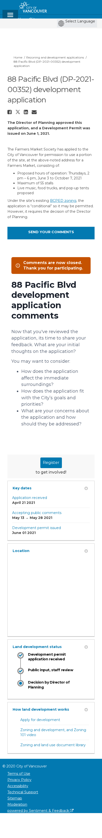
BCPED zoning (63, 200)
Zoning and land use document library (53, 745)
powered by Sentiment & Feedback (38, 810)
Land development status (37, 647)
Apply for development (40, 720)
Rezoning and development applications (55, 57)
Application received (29, 497)
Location (21, 551)
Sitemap (14, 798)
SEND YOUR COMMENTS (51, 232)
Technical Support (22, 792)
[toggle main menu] (10, 17)
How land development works (41, 709)
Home (18, 57)
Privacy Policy (19, 780)
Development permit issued (36, 528)
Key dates (22, 488)
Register (51, 462)
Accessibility (17, 786)
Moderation (17, 804)
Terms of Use (18, 773)
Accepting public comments (36, 513)
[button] (10, 112)
